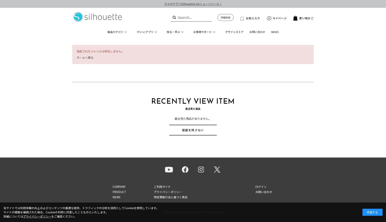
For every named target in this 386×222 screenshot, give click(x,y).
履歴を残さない (193, 130)
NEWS (275, 32)
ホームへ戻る (85, 57)
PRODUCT (119, 192)
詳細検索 (225, 17)
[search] (174, 17)
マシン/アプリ (145, 32)
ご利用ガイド (162, 187)
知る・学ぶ (173, 32)
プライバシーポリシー (168, 192)
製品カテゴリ (115, 32)
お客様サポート (202, 32)
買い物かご (306, 18)
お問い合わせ (257, 32)
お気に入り (253, 18)
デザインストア (234, 32)
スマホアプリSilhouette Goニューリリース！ (193, 4)
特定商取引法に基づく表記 (171, 197)
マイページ (280, 18)
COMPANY (119, 187)
